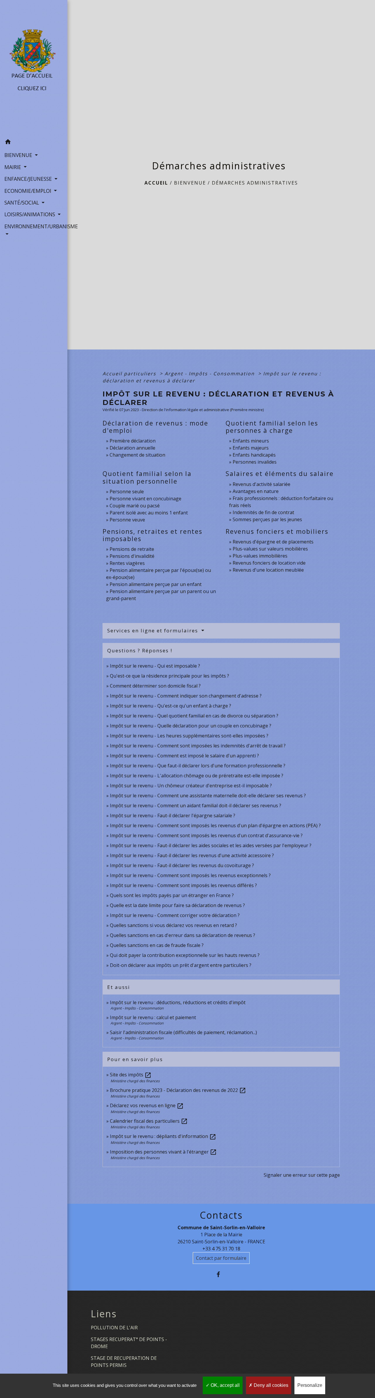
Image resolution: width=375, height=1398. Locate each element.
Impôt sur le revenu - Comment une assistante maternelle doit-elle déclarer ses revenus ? (208, 795)
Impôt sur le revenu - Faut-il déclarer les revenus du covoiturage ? (182, 865)
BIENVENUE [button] (19, 154)
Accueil (156, 183)
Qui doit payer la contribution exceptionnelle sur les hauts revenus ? (185, 955)
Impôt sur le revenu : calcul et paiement (153, 1017)
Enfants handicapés (254, 455)
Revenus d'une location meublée (268, 570)
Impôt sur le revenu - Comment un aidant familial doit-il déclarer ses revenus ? (195, 805)
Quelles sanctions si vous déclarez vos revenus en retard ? (173, 925)
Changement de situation (137, 455)
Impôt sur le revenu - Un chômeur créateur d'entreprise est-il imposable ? (191, 785)
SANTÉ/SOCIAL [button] (22, 202)
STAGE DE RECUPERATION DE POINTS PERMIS (124, 1361)
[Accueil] (33, 68)
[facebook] (221, 1274)
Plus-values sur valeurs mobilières (270, 549)
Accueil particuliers (130, 373)
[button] (33, 142)
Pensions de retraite (132, 549)
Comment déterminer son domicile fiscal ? (155, 686)
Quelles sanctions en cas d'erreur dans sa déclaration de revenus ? (182, 935)
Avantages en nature (256, 491)
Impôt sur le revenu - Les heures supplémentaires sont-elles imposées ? (189, 735)
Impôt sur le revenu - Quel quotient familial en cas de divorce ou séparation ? (194, 715)
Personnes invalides (255, 462)
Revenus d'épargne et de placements (273, 541)
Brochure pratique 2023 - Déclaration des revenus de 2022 (178, 1090)
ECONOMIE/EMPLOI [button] (28, 190)
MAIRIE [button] (13, 166)
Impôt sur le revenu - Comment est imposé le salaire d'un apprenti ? (184, 755)
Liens (104, 1313)
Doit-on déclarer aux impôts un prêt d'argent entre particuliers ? (180, 965)
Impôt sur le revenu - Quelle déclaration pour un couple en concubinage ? (190, 725)
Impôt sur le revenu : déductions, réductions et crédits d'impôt (178, 1002)
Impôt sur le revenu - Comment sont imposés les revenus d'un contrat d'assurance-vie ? (206, 835)
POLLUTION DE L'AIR (114, 1327)
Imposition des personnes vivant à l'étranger (163, 1152)
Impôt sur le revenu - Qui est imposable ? (155, 666)
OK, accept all (224, 1385)
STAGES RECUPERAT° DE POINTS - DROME (129, 1343)
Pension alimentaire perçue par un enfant (156, 584)
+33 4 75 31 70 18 (221, 1248)
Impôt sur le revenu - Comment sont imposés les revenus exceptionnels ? (190, 875)
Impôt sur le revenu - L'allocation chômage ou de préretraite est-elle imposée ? (196, 775)
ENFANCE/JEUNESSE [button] (28, 178)
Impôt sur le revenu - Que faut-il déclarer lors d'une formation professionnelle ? (197, 765)
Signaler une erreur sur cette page (302, 1175)
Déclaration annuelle (132, 448)
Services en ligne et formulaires (153, 630)
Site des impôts (130, 1074)
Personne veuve (127, 519)
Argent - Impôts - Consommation (210, 373)
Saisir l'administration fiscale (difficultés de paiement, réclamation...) (183, 1032)
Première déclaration (133, 441)
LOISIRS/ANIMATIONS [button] (30, 214)
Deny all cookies (270, 1385)
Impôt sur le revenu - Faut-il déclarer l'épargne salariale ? (172, 815)
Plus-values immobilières (260, 556)
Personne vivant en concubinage (145, 498)
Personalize (309, 1385)
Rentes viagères (127, 563)
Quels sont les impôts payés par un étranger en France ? (172, 895)
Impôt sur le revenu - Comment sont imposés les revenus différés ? (183, 885)
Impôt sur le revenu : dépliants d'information (163, 1136)
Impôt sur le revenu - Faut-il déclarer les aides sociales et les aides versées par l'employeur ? (210, 845)
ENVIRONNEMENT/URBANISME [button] (33, 226)
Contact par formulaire (221, 1258)
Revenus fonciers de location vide (269, 563)
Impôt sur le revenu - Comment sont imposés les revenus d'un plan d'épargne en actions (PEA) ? (215, 825)
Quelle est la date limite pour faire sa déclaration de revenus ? (177, 905)
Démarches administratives (255, 183)
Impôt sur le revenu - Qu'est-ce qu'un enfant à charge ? (170, 706)
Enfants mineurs (251, 441)
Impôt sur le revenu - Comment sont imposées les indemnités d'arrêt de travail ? (198, 745)
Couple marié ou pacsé (135, 505)
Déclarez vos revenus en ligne (147, 1105)
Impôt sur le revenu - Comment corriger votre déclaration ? (175, 915)
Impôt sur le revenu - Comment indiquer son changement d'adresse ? (186, 696)
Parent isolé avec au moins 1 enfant (149, 512)
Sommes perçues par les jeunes (267, 519)
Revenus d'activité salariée (261, 484)
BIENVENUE (190, 183)
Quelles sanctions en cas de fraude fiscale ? (157, 945)
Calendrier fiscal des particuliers (149, 1121)
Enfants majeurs (251, 448)
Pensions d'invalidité (132, 556)
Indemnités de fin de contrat (263, 512)
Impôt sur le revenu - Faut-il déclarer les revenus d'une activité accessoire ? (192, 855)
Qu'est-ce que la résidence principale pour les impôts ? (169, 676)
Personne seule (127, 491)
